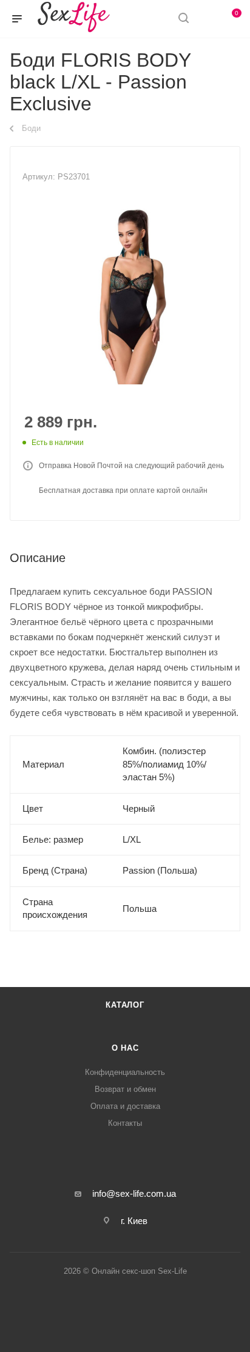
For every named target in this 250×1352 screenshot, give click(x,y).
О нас (125, 1047)
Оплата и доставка (125, 1106)
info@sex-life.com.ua (134, 1193)
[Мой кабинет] (206, 19)
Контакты (125, 1123)
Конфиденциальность (125, 1072)
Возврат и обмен (125, 1089)
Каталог (125, 1004)
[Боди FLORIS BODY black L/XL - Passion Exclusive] (125, 293)
